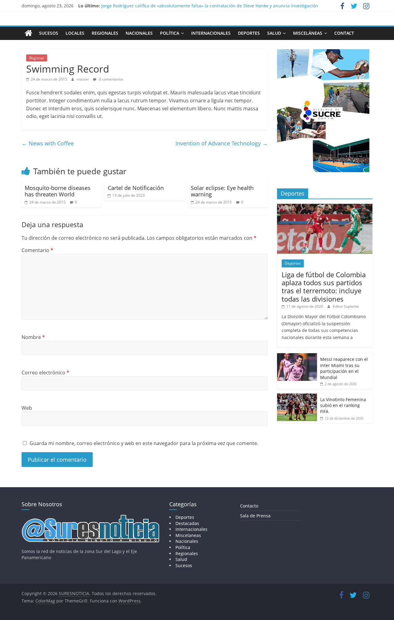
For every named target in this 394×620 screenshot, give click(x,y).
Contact (344, 33)
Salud (274, 33)
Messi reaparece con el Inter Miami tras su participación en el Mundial (344, 368)
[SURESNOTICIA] (28, 33)
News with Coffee (48, 143)
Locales (75, 33)
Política (169, 33)
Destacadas (187, 523)
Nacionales (139, 33)
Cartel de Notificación (136, 188)
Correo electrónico (45, 372)
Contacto (249, 506)
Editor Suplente (346, 306)
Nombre (33, 337)
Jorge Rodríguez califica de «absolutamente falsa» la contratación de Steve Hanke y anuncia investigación (209, 8)
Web (27, 408)
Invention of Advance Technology (221, 143)
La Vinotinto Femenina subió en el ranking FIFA (343, 405)
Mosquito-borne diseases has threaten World (57, 191)
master (83, 79)
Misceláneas (307, 33)
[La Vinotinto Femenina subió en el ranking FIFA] (297, 397)
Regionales (105, 33)
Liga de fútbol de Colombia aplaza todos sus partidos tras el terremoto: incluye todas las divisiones (324, 286)
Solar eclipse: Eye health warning (222, 191)
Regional (36, 58)
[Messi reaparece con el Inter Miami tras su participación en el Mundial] (297, 356)
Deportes (249, 33)
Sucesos (48, 33)
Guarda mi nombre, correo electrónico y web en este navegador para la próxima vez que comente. (144, 443)
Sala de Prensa (255, 516)
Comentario (37, 250)
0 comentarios (110, 79)
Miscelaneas (188, 535)
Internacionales (211, 33)
